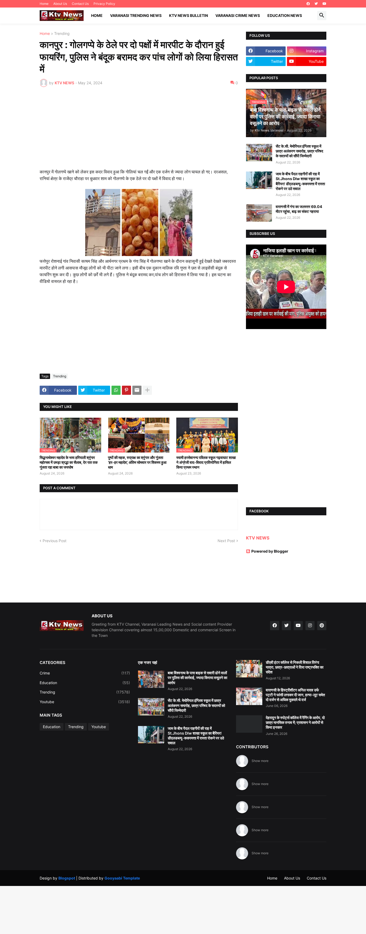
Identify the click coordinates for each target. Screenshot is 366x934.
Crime (85, 673)
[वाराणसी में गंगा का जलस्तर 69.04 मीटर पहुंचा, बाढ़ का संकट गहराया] (259, 213)
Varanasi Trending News (136, 15)
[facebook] (308, 4)
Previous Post (54, 540)
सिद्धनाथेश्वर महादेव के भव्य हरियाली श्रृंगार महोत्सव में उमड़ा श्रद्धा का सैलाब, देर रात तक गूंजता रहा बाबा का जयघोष (69, 462)
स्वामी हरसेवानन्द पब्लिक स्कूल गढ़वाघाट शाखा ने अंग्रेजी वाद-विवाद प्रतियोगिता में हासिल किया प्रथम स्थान (206, 462)
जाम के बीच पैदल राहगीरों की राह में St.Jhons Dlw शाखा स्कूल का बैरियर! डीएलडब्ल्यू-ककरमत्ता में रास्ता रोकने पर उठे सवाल (300, 181)
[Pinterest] (126, 390)
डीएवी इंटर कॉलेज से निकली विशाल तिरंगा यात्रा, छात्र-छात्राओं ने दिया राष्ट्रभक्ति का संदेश (294, 667)
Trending (62, 34)
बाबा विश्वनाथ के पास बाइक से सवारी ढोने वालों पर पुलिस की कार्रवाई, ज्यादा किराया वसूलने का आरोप (197, 677)
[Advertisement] (139, 131)
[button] (321, 15)
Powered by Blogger (269, 551)
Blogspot (66, 878)
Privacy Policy (104, 4)
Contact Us (80, 4)
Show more (260, 761)
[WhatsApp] (116, 390)
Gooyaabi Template (122, 878)
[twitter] (316, 4)
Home (44, 4)
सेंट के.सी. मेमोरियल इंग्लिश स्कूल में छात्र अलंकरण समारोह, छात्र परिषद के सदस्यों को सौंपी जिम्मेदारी (299, 151)
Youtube (85, 701)
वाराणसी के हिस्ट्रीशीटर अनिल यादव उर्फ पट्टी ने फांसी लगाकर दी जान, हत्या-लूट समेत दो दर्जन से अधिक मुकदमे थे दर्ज (295, 695)
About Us (60, 4)
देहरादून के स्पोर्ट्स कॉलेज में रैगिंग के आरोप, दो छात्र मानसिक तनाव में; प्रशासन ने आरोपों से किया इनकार (295, 722)
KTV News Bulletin (188, 15)
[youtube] (324, 4)
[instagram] (310, 625)
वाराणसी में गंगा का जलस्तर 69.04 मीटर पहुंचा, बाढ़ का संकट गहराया (299, 209)
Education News (284, 15)
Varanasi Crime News (237, 15)
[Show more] (147, 390)
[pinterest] (321, 625)
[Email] (136, 390)
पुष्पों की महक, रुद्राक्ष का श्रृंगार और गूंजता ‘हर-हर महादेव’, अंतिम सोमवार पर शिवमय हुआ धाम (137, 462)
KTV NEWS (257, 538)
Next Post (226, 540)
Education (85, 682)
